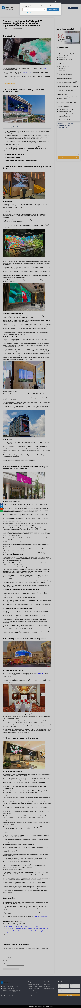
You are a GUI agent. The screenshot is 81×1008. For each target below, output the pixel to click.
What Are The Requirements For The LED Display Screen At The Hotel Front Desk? (27, 928)
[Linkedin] (59, 119)
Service (65, 2)
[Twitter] (70, 119)
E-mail (5, 963)
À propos (57, 2)
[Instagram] (64, 119)
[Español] (4, 999)
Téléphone (60, 141)
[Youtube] (67, 119)
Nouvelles (49, 2)
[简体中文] (6, 999)
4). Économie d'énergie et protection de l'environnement (20, 160)
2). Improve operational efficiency (14, 154)
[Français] (9, 999)
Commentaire (7, 958)
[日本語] (11, 999)
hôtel (44, 68)
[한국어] (13, 999)
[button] (48, 83)
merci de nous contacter (40, 916)
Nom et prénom (61, 131)
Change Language (52, 9)
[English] (1, 999)
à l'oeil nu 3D (39, 673)
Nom (4, 960)
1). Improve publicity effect (12, 127)
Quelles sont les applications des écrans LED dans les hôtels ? (22, 926)
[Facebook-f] (62, 119)
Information (74, 2)
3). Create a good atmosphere (12, 157)
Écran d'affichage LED (26, 72)
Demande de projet (62, 146)
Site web (5, 966)
